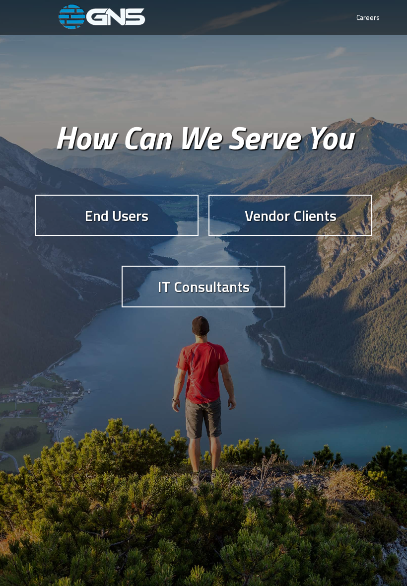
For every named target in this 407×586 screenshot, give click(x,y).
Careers (368, 17)
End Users (116, 215)
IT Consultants (204, 286)
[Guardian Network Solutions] (101, 16)
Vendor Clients (291, 215)
